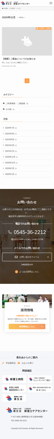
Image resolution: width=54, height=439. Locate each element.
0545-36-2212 (30, 232)
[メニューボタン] (51, 3)
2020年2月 (11, 168)
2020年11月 (11, 163)
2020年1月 (11, 174)
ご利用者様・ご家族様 (17, 103)
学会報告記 (11, 363)
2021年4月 (11, 145)
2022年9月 (11, 134)
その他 (10, 109)
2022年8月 (11, 139)
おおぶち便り (28, 363)
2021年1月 (11, 151)
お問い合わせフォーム (29, 257)
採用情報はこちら (27, 327)
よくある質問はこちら (29, 272)
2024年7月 (11, 128)
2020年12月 (11, 157)
